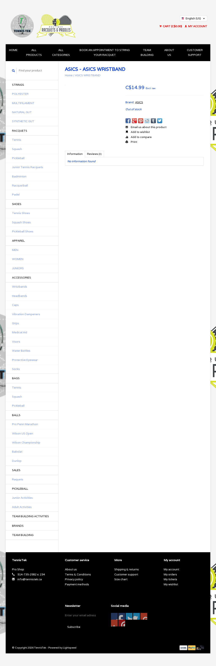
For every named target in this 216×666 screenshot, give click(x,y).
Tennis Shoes (21, 213)
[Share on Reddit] (147, 120)
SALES (16, 470)
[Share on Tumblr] (153, 120)
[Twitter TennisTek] (121, 616)
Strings (18, 85)
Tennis (16, 140)
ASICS (139, 102)
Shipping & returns (126, 569)
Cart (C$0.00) (172, 26)
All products (34, 52)
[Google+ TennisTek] (129, 616)
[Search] (13, 71)
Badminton (19, 176)
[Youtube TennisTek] (143, 616)
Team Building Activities (30, 516)
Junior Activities (22, 498)
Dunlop (17, 461)
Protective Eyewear (25, 360)
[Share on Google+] (134, 120)
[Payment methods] (184, 647)
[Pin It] (140, 120)
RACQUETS (19, 131)
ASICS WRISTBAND (87, 75)
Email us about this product (148, 127)
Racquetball (20, 185)
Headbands (19, 296)
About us (169, 52)
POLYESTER (20, 94)
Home (13, 50)
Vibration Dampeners (26, 314)
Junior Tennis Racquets (27, 167)
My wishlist (171, 584)
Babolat (17, 451)
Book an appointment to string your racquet (105, 52)
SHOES (16, 204)
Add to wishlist (140, 132)
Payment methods (77, 584)
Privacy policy (74, 579)
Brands (18, 526)
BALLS (16, 415)
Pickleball (18, 158)
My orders (170, 574)
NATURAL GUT (22, 112)
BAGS (16, 378)
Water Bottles (21, 350)
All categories (61, 52)
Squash (17, 149)
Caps (15, 305)
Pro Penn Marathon (25, 424)
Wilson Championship (26, 442)
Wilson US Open (22, 433)
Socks (16, 369)
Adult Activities (22, 507)
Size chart (120, 579)
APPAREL (18, 241)
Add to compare (141, 137)
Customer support (195, 52)
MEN (15, 250)
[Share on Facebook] (128, 120)
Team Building (147, 52)
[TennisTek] (67, 22)
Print (133, 142)
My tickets (170, 579)
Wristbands (19, 286)
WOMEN (17, 259)
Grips (15, 323)
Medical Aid (19, 332)
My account (197, 26)
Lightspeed (69, 647)
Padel (16, 194)
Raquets (17, 479)
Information (75, 154)
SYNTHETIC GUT (23, 121)
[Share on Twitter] (159, 120)
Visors (16, 341)
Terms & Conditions (78, 574)
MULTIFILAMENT (23, 103)
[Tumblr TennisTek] (114, 623)
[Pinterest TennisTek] (136, 616)
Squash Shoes (21, 222)
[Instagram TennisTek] (121, 623)
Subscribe (73, 627)
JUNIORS (18, 268)
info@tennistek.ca (30, 579)
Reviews (94, 154)
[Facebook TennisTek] (114, 616)
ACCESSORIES (21, 277)
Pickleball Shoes (22, 231)
